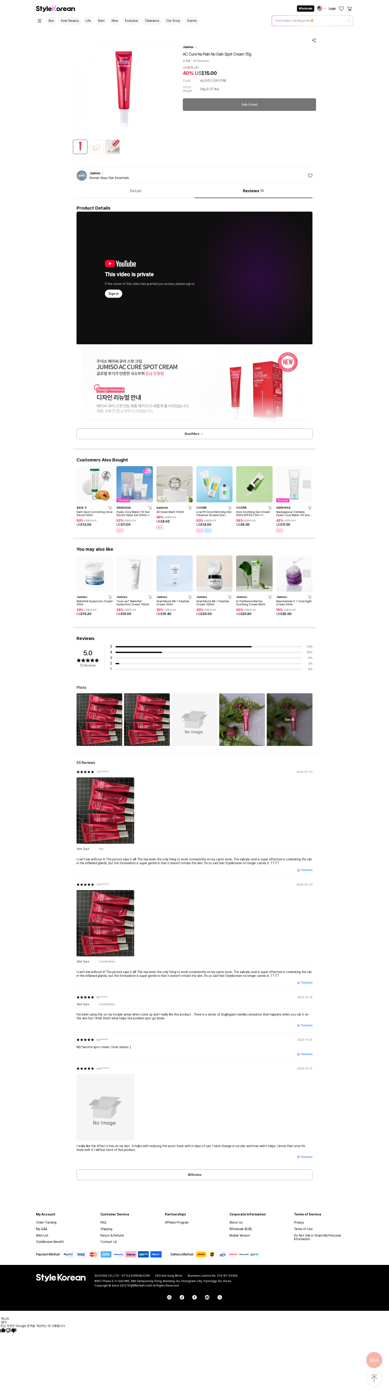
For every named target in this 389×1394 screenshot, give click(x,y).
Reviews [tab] (253, 190)
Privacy (299, 1222)
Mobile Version (239, 1235)
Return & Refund (112, 1235)
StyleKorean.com (139, 1285)
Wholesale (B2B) (240, 1229)
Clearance (152, 20)
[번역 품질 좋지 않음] (11, 1331)
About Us (235, 1222)
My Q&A (41, 1229)
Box (51, 20)
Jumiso (188, 47)
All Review (194, 1175)
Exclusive (131, 20)
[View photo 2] (147, 719)
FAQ (103, 1222)
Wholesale (305, 8)
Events (192, 20)
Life (88, 20)
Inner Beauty (70, 20)
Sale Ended (249, 104)
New (115, 20)
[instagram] (169, 1297)
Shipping (106, 1229)
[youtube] (207, 1297)
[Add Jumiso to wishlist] (310, 175)
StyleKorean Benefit (50, 1242)
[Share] (314, 40)
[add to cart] (110, 507)
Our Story (173, 20)
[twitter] (219, 1297)
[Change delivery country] (321, 8)
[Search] (348, 20)
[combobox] (309, 20)
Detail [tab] (135, 190)
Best (101, 20)
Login (332, 8)
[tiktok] (181, 1297)
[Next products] (307, 484)
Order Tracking (46, 1222)
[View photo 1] (99, 719)
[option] (80, 147)
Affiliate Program (177, 1222)
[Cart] (350, 8)
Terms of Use (303, 1229)
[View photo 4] (242, 719)
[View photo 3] (194, 719)
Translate (306, 870)
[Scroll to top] (374, 1378)
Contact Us (108, 1242)
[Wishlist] (341, 8)
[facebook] (194, 1297)
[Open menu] (39, 21)
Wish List (42, 1235)
